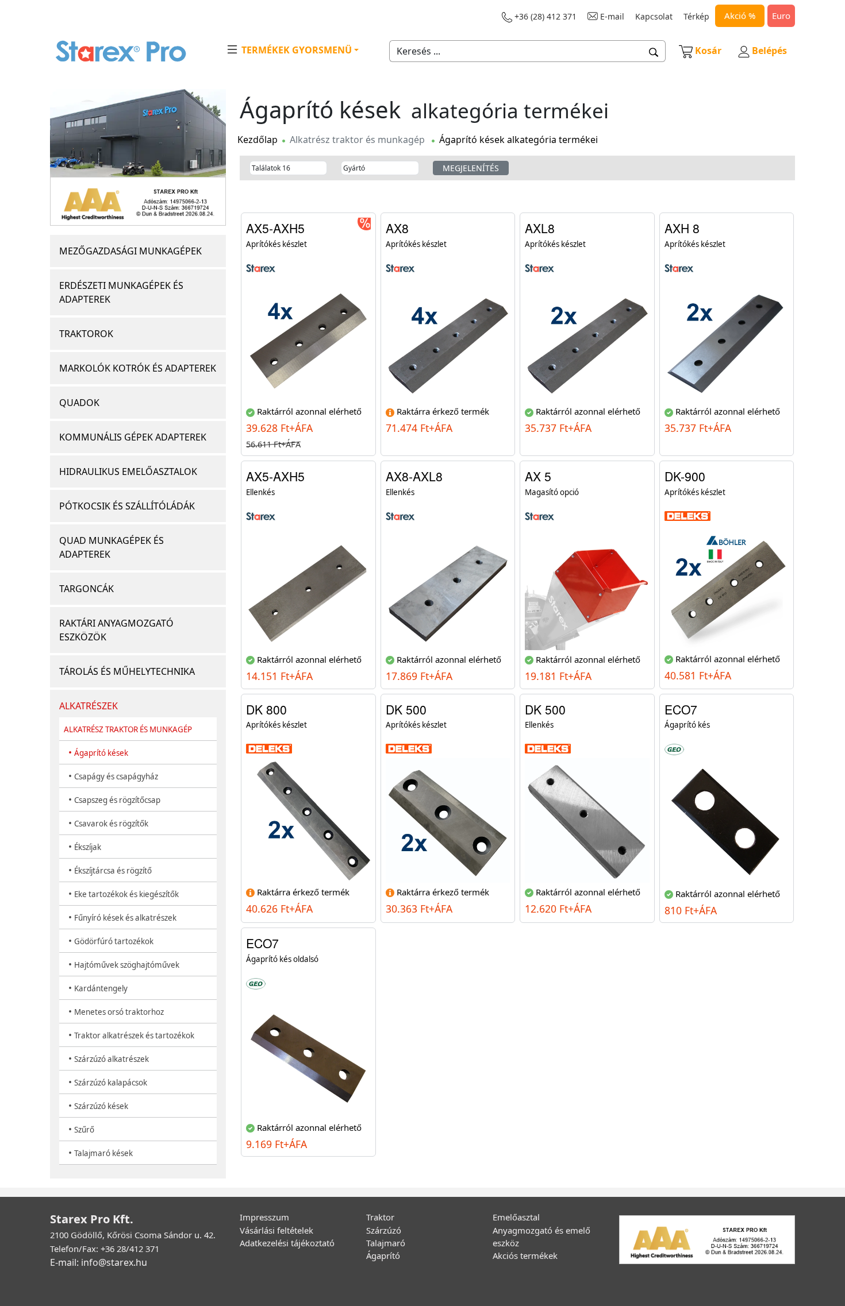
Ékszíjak (87, 847)
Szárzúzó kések (101, 1106)
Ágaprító (383, 1255)
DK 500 (406, 709)
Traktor (380, 1217)
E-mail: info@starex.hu (98, 1262)
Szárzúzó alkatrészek (111, 1059)
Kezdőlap (257, 139)
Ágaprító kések (101, 753)
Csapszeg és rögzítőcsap (117, 800)
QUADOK (79, 402)
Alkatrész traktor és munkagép (357, 139)
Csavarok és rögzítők (111, 823)
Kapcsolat (654, 16)
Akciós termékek (525, 1255)
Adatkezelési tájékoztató (287, 1243)
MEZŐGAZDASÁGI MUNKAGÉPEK (130, 251)
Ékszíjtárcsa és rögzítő (113, 870)
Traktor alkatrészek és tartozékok (134, 1035)
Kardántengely (101, 988)
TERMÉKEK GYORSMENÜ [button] (295, 50)
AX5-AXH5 (275, 228)
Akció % (739, 15)
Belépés (768, 50)
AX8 (397, 228)
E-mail (611, 16)
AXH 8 (682, 228)
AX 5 (538, 476)
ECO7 (681, 709)
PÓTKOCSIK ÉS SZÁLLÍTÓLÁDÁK (127, 506)
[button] (654, 51)
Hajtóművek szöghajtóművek (126, 965)
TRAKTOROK (86, 333)
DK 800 (266, 709)
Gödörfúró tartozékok (113, 941)
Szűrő (84, 1130)
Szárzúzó (383, 1230)
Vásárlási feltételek (276, 1230)
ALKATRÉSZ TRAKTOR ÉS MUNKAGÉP (128, 729)
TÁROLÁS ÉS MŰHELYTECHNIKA (127, 671)
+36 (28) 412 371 (544, 16)
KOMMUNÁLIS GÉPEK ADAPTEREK (132, 437)
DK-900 (685, 476)
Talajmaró (385, 1243)
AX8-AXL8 (414, 476)
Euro (781, 15)
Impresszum (264, 1217)
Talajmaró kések (103, 1153)
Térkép (696, 16)
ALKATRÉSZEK (88, 706)
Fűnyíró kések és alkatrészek (125, 918)
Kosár (708, 50)
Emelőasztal (516, 1217)
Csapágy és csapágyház (116, 776)
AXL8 (540, 228)
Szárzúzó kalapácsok (110, 1082)
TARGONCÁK (86, 588)
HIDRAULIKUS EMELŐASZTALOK (128, 471)
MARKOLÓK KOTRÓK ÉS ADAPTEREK (137, 368)
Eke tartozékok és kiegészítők (126, 894)
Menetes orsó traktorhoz (119, 1012)
